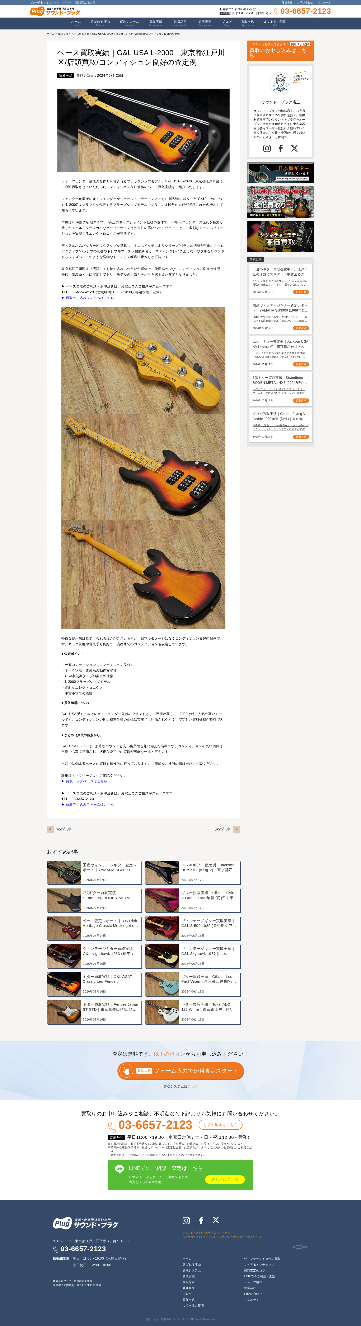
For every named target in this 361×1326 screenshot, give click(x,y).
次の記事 (223, 829)
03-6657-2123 (305, 11)
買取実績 (156, 23)
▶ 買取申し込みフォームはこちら (87, 298)
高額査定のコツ (254, 1270)
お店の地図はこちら (220, 1125)
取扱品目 (189, 1282)
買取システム (129, 23)
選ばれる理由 (100, 23)
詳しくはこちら (225, 1179)
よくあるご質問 (275, 23)
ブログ (227, 23)
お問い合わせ (305, 2)
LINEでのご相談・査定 (259, 1276)
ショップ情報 (253, 1282)
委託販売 (205, 23)
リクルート (324, 2)
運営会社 (287, 2)
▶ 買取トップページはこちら (84, 781)
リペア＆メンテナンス (259, 1264)
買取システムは (180, 1086)
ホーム (76, 23)
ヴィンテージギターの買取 (262, 1258)
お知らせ (301, 292)
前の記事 (64, 829)
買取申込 (247, 23)
